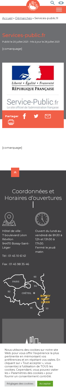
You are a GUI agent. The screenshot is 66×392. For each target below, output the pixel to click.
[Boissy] (33, 341)
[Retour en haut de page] (15, 172)
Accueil (7, 18)
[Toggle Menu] (59, 9)
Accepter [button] (45, 383)
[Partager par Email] (48, 116)
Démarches (23, 18)
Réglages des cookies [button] (20, 383)
